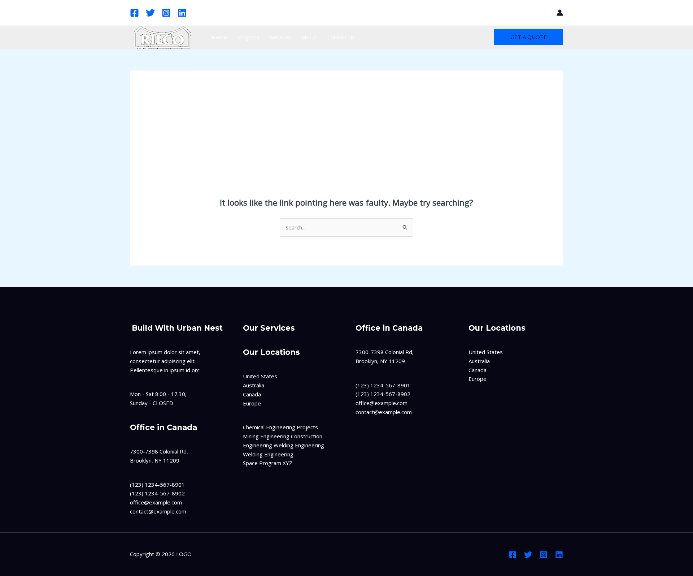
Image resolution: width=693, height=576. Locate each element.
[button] (546, 12)
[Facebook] (134, 12)
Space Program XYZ (267, 463)
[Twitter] (150, 12)
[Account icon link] (560, 12)
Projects (248, 37)
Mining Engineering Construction (282, 436)
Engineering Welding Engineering (283, 445)
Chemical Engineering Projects (280, 427)
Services (280, 37)
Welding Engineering (268, 454)
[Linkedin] (182, 12)
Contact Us (341, 37)
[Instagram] (166, 12)
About (309, 37)
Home (219, 37)
